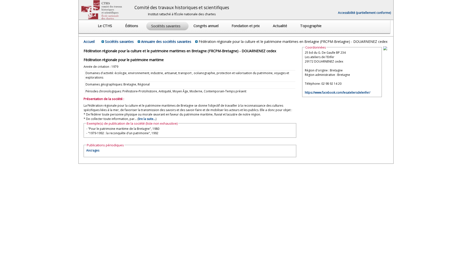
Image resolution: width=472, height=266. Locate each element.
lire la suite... (147, 119)
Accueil (89, 41)
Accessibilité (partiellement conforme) (364, 13)
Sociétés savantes (119, 41)
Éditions (132, 25)
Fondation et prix (246, 25)
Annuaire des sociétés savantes (166, 41)
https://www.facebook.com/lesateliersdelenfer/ (337, 92)
